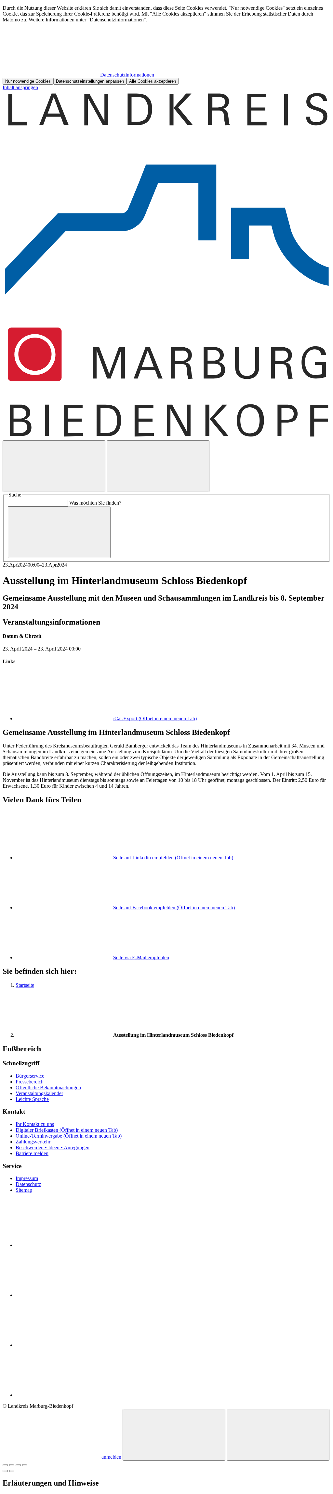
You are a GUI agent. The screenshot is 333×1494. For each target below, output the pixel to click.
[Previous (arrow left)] (5, 1471)
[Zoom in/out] (24, 1465)
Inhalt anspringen (20, 87)
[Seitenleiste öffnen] (158, 466)
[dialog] (166, 45)
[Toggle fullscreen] (18, 1465)
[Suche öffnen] (54, 466)
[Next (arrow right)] (11, 1471)
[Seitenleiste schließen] (278, 1435)
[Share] (11, 1465)
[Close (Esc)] (5, 1465)
